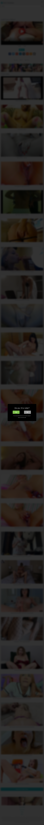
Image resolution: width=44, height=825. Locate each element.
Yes (16, 412)
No (27, 412)
